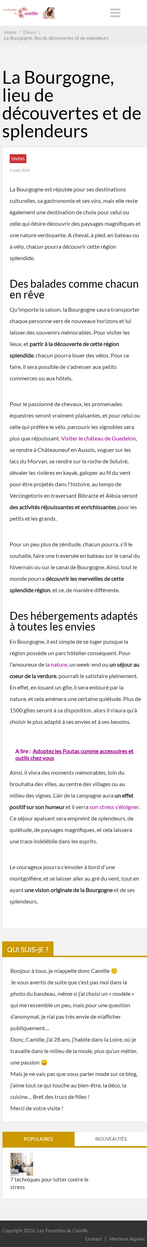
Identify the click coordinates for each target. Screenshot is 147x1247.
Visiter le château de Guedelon (98, 438)
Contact (93, 1239)
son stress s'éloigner (114, 806)
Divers (18, 158)
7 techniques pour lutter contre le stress (49, 1183)
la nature (56, 664)
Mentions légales (127, 1239)
